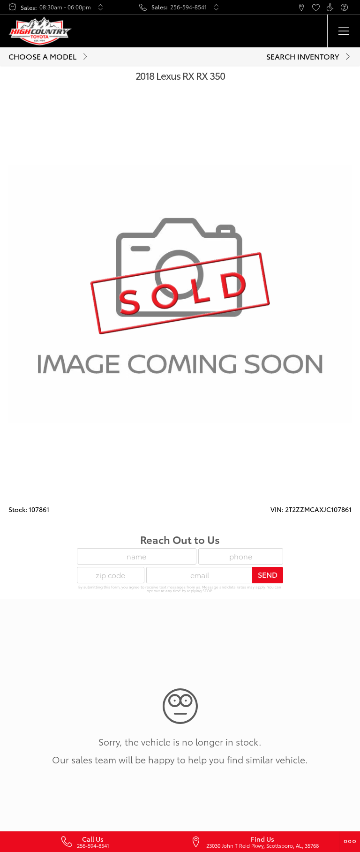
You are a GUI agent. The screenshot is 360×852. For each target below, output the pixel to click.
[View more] (100, 7)
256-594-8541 (188, 7)
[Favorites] (315, 7)
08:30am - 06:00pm (65, 7)
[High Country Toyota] (40, 30)
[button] (272, 7)
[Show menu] (343, 31)
